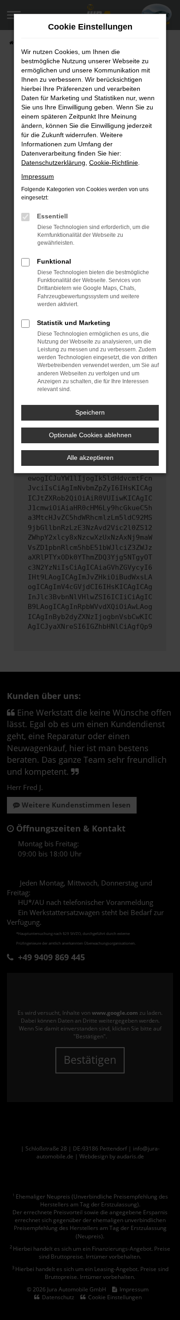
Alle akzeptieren (90, 457)
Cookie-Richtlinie (113, 162)
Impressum (37, 176)
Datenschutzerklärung (53, 162)
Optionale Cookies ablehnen (90, 435)
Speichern (90, 412)
